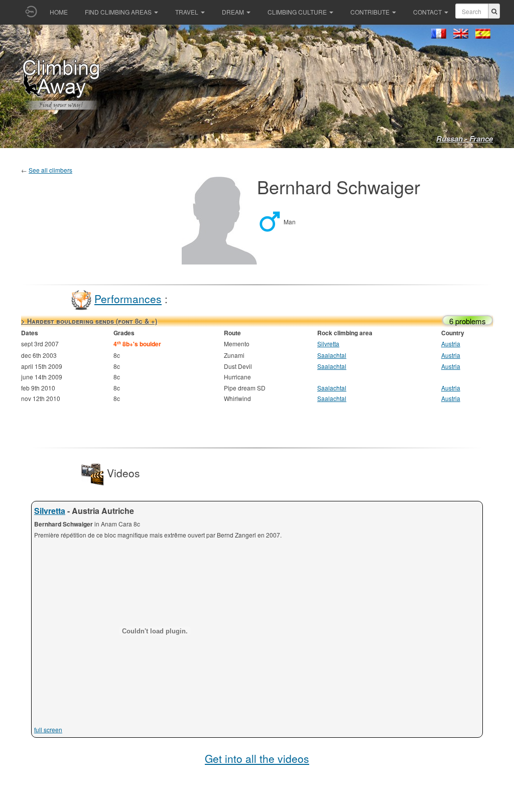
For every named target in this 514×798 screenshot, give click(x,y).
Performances (128, 298)
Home (59, 12)
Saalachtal (331, 355)
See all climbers (50, 170)
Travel (186, 12)
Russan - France (464, 138)
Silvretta (328, 343)
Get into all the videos (257, 758)
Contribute (370, 12)
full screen (48, 729)
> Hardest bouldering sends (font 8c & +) (89, 321)
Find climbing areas (118, 12)
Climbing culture (297, 12)
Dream (233, 12)
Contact (427, 12)
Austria (450, 343)
